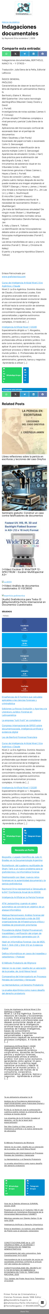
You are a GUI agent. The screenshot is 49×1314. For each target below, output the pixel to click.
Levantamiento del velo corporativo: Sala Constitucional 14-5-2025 (22, 1254)
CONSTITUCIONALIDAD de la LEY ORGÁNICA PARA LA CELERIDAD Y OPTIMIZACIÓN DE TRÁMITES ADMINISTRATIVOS (19, 1246)
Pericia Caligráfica (10, 22)
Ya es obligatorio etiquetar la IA (18, 1097)
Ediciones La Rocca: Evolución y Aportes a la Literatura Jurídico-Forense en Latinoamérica (24, 711)
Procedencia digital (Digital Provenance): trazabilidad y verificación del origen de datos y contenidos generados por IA (22, 933)
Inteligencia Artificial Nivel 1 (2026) (19, 327)
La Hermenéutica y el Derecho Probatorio (22, 985)
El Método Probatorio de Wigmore (19, 963)
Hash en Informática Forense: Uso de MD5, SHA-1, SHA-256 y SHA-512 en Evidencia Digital (23, 945)
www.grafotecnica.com (14, 276)
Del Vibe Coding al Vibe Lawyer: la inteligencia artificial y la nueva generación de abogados (23, 1128)
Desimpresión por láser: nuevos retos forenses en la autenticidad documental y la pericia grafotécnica (24, 880)
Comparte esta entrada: (12, 390)
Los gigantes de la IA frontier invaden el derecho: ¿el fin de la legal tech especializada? (22, 1120)
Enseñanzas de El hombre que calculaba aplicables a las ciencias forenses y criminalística (22, 700)
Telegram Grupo (34, 836)
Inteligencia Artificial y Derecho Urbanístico (23, 1224)
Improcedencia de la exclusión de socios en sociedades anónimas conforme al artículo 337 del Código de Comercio (23, 1261)
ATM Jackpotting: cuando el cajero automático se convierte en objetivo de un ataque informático (23, 906)
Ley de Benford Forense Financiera (19, 737)
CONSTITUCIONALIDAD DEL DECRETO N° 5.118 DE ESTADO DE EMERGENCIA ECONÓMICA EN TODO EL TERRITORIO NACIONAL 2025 (22, 1271)
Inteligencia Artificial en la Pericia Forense (23, 897)
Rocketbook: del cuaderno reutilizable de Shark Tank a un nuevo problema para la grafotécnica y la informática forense (22, 868)
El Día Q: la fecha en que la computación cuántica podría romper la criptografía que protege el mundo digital (23, 1112)
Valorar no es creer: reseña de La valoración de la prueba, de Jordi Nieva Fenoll (24, 1148)
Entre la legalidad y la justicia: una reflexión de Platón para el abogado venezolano (23, 1230)
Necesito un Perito (24, 850)
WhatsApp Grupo (13, 375)
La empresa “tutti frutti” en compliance (21, 720)
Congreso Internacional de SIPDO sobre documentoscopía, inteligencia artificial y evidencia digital (22, 728)
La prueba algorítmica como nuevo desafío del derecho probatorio (23, 1164)
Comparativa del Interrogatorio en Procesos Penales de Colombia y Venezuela (23, 1154)
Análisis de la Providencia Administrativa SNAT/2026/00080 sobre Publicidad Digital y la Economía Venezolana (24, 1103)
